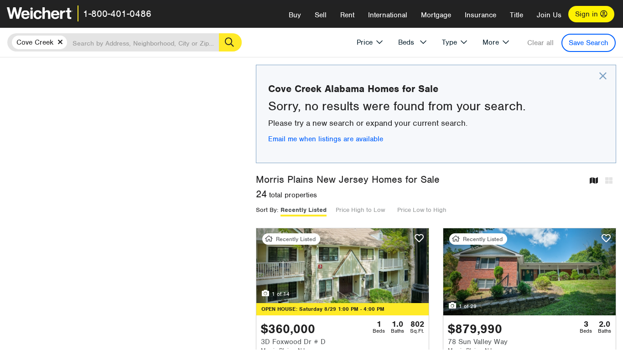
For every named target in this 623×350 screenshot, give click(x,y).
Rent (347, 15)
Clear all (540, 42)
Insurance (480, 15)
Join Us (549, 15)
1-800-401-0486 (117, 14)
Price (365, 42)
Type (449, 42)
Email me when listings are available (325, 139)
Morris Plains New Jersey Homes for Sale (348, 179)
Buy (295, 15)
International (387, 15)
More (491, 42)
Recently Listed (303, 210)
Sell (321, 15)
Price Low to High (421, 210)
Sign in (587, 14)
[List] (609, 181)
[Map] (594, 181)
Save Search (588, 42)
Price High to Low (360, 210)
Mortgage (436, 15)
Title (516, 15)
